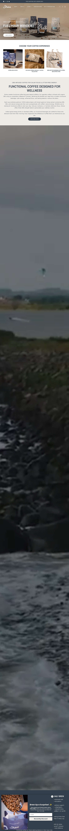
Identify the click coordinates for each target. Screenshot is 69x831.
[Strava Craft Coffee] (7, 6)
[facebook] (3, 1)
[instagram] (7, 1)
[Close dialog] (52, 796)
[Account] (62, 6)
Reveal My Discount (41, 819)
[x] (5, 1)
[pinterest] (9, 1)
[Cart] (65, 6)
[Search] (60, 6)
